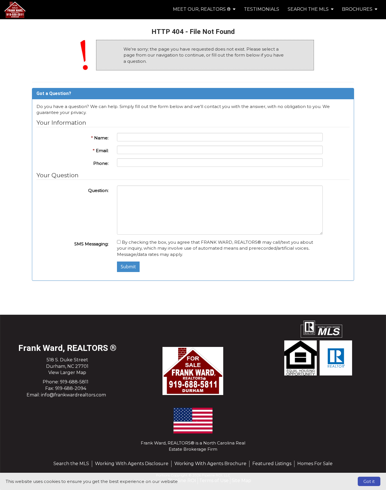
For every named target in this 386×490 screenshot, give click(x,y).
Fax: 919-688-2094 (65, 388)
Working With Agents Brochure (210, 463)
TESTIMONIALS (261, 9)
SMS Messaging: (91, 244)
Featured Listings (271, 463)
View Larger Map (67, 372)
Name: (100, 138)
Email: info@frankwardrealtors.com (66, 395)
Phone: (101, 163)
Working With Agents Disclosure (131, 463)
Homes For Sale (315, 463)
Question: (98, 190)
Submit (128, 267)
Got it (369, 481)
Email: (101, 150)
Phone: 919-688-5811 (65, 382)
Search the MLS (71, 463)
